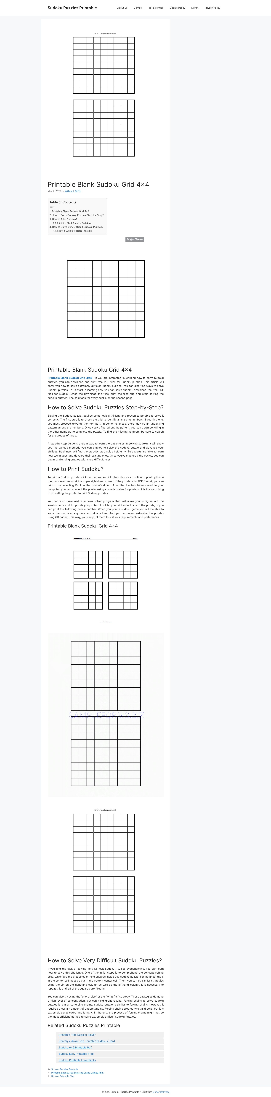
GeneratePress (161, 1091)
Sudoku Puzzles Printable (72, 7)
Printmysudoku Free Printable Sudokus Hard (87, 1041)
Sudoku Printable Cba (62, 1076)
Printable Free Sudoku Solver (77, 1034)
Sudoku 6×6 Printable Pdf (75, 1047)
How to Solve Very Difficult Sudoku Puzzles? (77, 226)
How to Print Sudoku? (64, 219)
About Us (122, 7)
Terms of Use (156, 7)
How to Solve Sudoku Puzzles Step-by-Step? (78, 215)
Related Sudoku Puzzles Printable (74, 231)
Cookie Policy (177, 7)
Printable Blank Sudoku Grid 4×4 (70, 211)
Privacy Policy (212, 7)
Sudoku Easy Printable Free (76, 1053)
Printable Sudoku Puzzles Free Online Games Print (77, 1072)
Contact (138, 7)
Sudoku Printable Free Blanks (77, 1060)
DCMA (194, 7)
